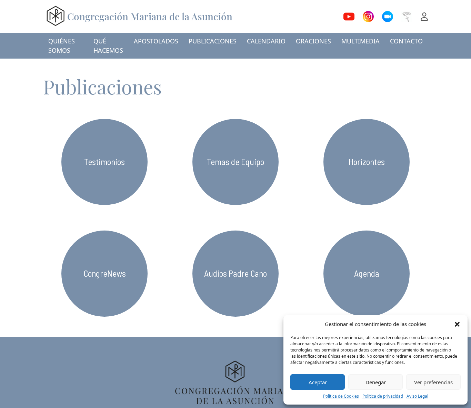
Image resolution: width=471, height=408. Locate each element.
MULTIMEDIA (360, 41)
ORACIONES (313, 41)
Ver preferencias (433, 382)
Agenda (366, 273)
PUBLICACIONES (213, 41)
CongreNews (104, 273)
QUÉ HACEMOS (108, 45)
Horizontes (367, 161)
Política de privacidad (382, 396)
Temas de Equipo (235, 161)
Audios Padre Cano (235, 273)
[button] (457, 323)
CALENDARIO (266, 41)
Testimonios (104, 161)
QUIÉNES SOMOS (61, 45)
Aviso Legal (417, 396)
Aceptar (318, 382)
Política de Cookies (341, 396)
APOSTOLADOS (156, 41)
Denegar (375, 382)
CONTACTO (406, 41)
